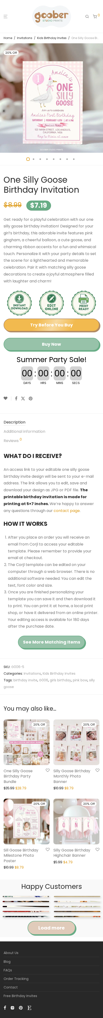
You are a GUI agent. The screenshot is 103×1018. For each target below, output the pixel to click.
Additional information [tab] (24, 431)
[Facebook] (5, 1007)
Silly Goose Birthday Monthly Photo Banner (71, 776)
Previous (4, 98)
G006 (43, 680)
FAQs (8, 970)
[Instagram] (12, 1007)
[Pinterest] (21, 1007)
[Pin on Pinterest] (31, 398)
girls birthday (60, 680)
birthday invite (25, 680)
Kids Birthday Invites (52, 38)
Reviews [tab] (13, 440)
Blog (7, 961)
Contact (11, 987)
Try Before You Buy (51, 325)
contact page (67, 510)
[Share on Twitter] (23, 398)
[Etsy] (29, 1007)
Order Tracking (16, 978)
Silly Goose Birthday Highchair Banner (71, 852)
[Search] (87, 17)
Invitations (24, 38)
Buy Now (51, 344)
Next (98, 98)
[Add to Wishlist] (7, 398)
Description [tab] (14, 422)
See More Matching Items (51, 642)
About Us (11, 952)
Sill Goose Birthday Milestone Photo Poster (21, 855)
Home (8, 38)
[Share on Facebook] (16, 398)
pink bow (80, 680)
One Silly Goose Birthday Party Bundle (18, 776)
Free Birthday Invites (20, 995)
